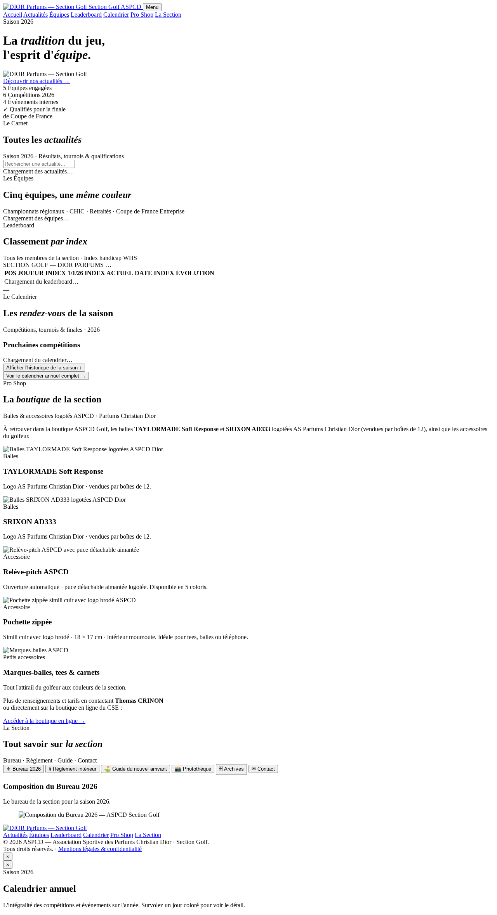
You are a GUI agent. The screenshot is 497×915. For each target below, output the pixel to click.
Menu (152, 7)
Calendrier (116, 14)
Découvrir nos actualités (36, 81)
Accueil (12, 14)
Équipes (59, 14)
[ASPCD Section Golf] (45, 828)
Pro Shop (141, 14)
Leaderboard (86, 14)
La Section (168, 14)
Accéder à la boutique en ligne (44, 720)
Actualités (35, 14)
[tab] (23, 769)
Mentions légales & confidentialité (100, 849)
